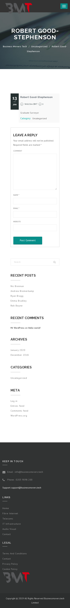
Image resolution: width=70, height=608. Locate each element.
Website (17, 221)
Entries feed (17, 405)
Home (5, 508)
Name (16, 195)
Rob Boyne (17, 305)
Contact (6, 534)
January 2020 (18, 350)
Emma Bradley (19, 300)
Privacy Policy (10, 563)
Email (16, 208)
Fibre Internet (10, 513)
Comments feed (19, 410)
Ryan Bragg (17, 295)
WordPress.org (19, 415)
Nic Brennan (17, 286)
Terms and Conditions (14, 553)
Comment (17, 151)
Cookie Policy (10, 569)
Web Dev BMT (31, 104)
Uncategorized (39, 118)
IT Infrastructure (11, 523)
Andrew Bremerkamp (22, 291)
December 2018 (20, 354)
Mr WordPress (17, 327)
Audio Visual (9, 529)
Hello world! (34, 327)
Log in (14, 401)
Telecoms (7, 518)
